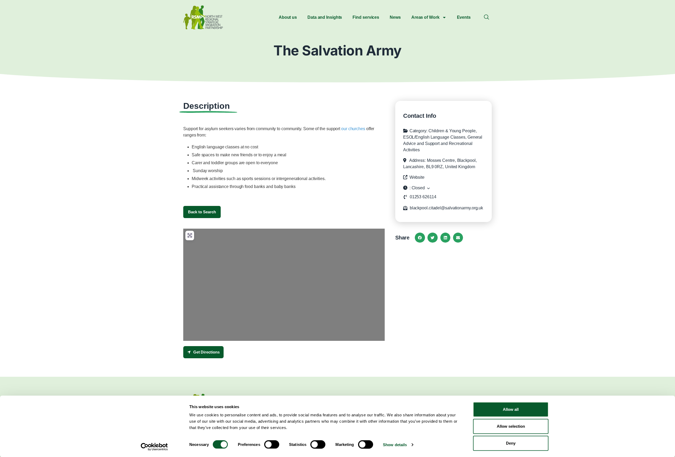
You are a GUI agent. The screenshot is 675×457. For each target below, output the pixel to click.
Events (464, 17)
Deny (510, 443)
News (395, 17)
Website (417, 177)
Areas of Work (425, 17)
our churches (353, 128)
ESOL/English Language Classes (434, 137)
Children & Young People (452, 131)
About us (288, 17)
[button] (486, 17)
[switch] (271, 444)
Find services (366, 17)
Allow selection (511, 426)
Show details (395, 444)
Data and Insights (324, 17)
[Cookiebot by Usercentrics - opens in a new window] (154, 447)
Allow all (511, 409)
